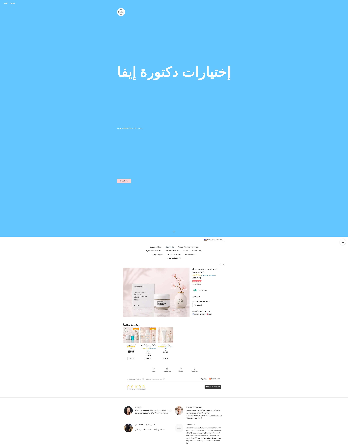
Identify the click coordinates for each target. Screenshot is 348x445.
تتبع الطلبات (167, 371)
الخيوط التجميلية (157, 254)
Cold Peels (170, 247)
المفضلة (180, 371)
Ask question (212, 275)
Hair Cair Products (174, 254)
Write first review (213, 387)
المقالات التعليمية (155, 247)
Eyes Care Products (153, 251)
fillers (186, 251)
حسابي (154, 371)
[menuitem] (221, 264)
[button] (198, 305)
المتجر (5, 3)
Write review (204, 275)
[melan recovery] (165, 335)
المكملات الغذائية (190, 254)
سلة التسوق (194, 371)
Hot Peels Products (172, 251)
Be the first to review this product (136, 389)
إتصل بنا (13, 3)
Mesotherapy (197, 251)
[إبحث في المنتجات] (342, 242)
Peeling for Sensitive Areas (188, 247)
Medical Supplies (174, 258)
